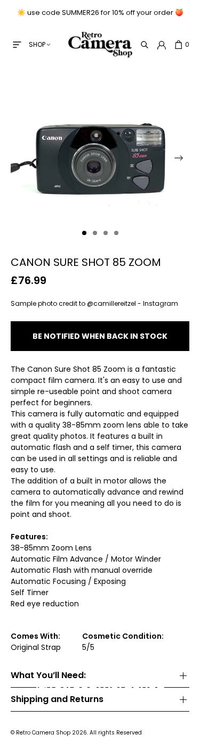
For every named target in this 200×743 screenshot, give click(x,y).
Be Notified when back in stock (100, 336)
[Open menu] (17, 44)
